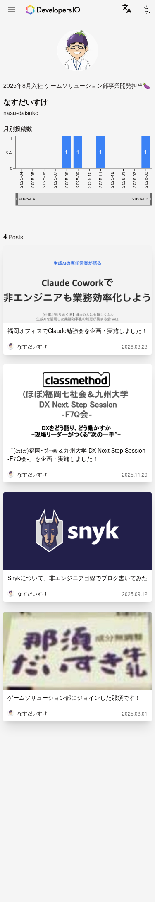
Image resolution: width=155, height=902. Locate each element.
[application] (77, 179)
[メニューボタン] (11, 10)
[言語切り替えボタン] (127, 8)
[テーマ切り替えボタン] (147, 10)
